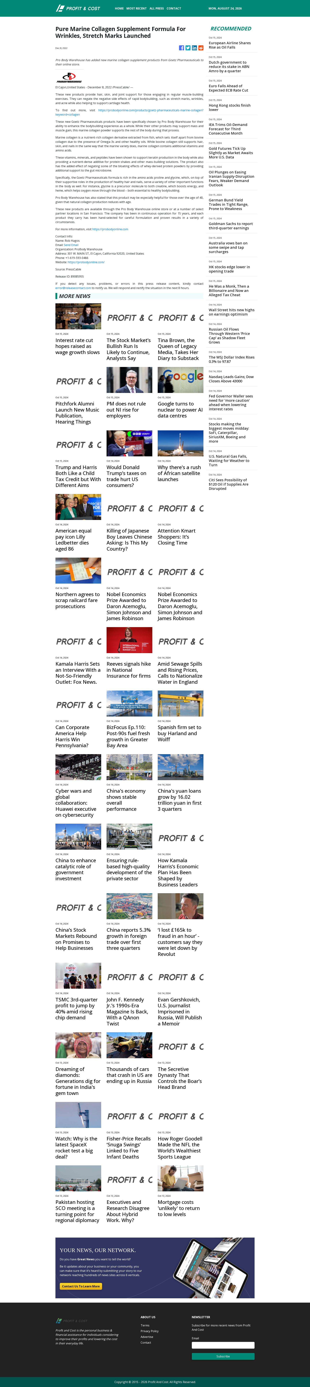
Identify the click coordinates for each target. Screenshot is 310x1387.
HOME (119, 8)
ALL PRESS (157, 8)
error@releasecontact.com (73, 288)
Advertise (147, 1337)
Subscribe (223, 1356)
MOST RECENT (136, 8)
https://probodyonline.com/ (86, 262)
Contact (146, 1343)
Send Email (71, 245)
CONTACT (174, 8)
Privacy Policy (150, 1331)
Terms (145, 1325)
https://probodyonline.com (110, 229)
